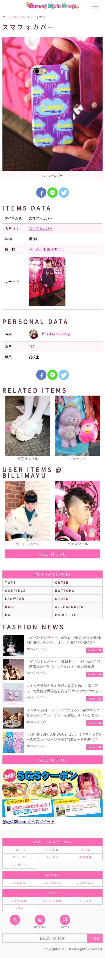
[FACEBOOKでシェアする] (41, 192)
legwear (15, 598)
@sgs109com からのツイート (28, 821)
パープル (35, 249)
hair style (67, 615)
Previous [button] (8, 428)
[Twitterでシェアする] (64, 192)
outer (62, 582)
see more (52, 554)
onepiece (15, 590)
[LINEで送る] (52, 192)
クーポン (52, 857)
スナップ (19, 857)
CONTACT (86, 882)
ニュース (19, 849)
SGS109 (19, 882)
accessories (69, 606)
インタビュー (52, 849)
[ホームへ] (52, 5)
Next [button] (96, 428)
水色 (46, 249)
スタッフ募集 (52, 900)
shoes (62, 598)
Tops (10, 582)
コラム (19, 908)
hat (9, 615)
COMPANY (52, 882)
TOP (95, 938)
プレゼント (19, 865)
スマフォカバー (41, 228)
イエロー (57, 249)
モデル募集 (19, 900)
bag (9, 606)
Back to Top (52, 938)
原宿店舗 (85, 857)
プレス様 (85, 900)
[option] (52, 108)
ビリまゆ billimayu (56, 333)
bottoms (65, 590)
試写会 (86, 849)
